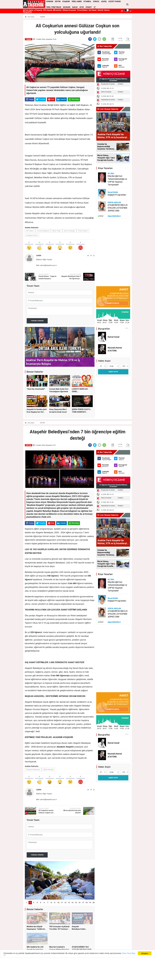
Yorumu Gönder (37, 321)
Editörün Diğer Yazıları (44, 259)
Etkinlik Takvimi (104, 10)
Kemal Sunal (113, 337)
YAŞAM (42, 17)
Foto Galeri (29, 10)
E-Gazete (48, 10)
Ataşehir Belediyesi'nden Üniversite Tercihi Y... (81, 929)
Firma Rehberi (82, 10)
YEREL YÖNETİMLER (53, 7)
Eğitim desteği (48, 769)
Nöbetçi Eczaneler (69, 10)
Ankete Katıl (113, 303)
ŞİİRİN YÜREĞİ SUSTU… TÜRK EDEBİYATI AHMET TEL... (82, 412)
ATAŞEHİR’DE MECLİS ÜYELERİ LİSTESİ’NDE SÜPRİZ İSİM (118, 208)
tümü (126, 328)
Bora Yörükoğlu (69, 231)
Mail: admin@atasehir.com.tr (46, 265)
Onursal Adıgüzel (43, 231)
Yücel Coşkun (83, 231)
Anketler (58, 10)
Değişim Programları (117, 195)
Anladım (144, 953)
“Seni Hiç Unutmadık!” (36, 389)
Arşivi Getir (113, 372)
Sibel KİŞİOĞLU (114, 216)
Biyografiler (27, 12)
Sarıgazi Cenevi (31, 235)
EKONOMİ (66, 7)
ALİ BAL (111, 173)
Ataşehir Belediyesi (33, 769)
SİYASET (89, 7)
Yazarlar (39, 10)
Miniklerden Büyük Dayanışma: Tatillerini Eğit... (36, 929)
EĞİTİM (42, 423)
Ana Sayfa (30, 17)
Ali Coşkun (30, 231)
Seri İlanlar (93, 10)
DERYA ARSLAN (114, 202)
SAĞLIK (75, 7)
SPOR (81, 7)
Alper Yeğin (56, 231)
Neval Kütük (113, 192)
